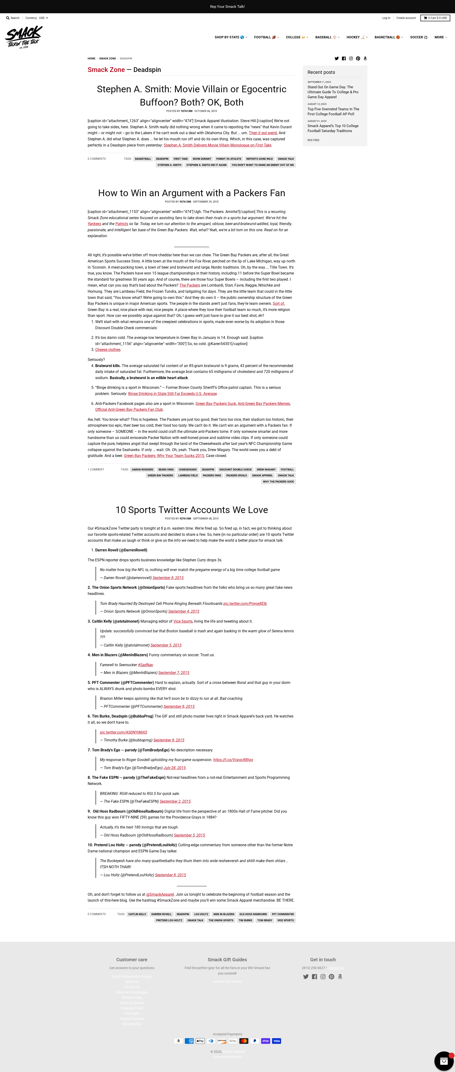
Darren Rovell (161, 914)
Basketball (143, 158)
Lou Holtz (201, 914)
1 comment (96, 469)
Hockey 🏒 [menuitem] (355, 37)
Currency (31, 18)
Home (91, 58)
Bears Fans (166, 469)
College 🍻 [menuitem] (295, 37)
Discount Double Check (235, 469)
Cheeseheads (188, 469)
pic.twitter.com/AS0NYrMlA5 (123, 732)
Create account (406, 18)
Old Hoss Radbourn (253, 914)
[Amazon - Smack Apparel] (365, 58)
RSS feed (313, 140)
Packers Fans (212, 475)
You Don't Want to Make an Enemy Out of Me (263, 165)
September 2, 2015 (175, 801)
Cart (437, 18)
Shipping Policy (132, 1008)
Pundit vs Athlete (228, 158)
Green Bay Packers (160, 475)
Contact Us (132, 987)
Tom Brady (264, 920)
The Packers (189, 285)
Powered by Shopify (227, 1057)
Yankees (94, 223)
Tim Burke (245, 920)
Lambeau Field (188, 475)
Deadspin (162, 158)
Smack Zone (107, 58)
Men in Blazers (224, 914)
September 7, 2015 (173, 672)
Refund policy (132, 1024)
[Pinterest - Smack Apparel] (358, 58)
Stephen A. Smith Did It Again (207, 165)
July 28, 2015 (175, 768)
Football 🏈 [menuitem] (265, 37)
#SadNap (145, 665)
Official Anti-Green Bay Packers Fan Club (129, 409)
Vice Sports (182, 621)
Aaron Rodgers (142, 469)
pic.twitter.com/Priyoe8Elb (245, 603)
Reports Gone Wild (259, 158)
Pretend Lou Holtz (169, 920)
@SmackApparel (160, 894)
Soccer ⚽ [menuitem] (419, 37)
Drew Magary (266, 469)
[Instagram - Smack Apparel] (351, 58)
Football (287, 469)
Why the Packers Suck (278, 481)
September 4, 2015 (183, 611)
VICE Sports (286, 920)
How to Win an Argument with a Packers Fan (191, 193)
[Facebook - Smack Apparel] (344, 58)
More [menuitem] (439, 37)
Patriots (121, 223)
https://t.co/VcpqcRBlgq (233, 759)
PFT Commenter (283, 914)
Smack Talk (286, 158)
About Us (132, 981)
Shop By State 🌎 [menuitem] (229, 37)
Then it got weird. (263, 133)
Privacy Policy (132, 997)
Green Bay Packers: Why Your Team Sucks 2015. (164, 455)
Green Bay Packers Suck (216, 403)
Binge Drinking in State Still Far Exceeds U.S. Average (172, 393)
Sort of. (279, 303)
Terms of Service (132, 1003)
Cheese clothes (107, 349)
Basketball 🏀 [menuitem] (387, 37)
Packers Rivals (236, 475)
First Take (181, 158)
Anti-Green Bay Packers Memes (264, 403)
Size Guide (132, 1013)
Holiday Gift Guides (227, 981)
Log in (386, 18)
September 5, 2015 (166, 645)
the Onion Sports (221, 920)
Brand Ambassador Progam (132, 976)
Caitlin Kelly (137, 914)
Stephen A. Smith (169, 165)
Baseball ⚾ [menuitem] (326, 37)
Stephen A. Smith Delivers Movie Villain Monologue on (217, 145)
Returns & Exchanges (132, 992)
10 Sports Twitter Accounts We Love (191, 509)
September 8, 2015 (168, 578)
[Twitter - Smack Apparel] (337, 58)
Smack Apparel (262, 475)
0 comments (97, 158)
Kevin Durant (202, 158)
